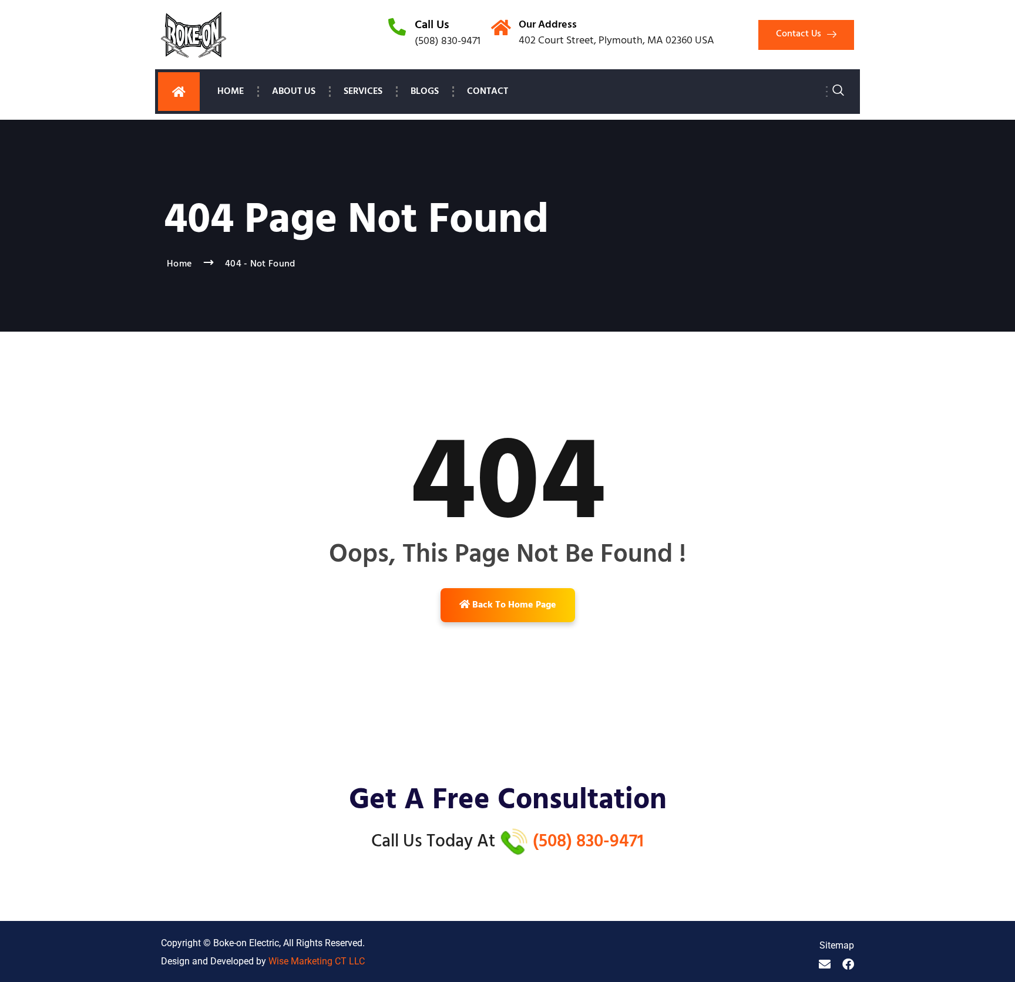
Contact (487, 91)
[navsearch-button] (838, 92)
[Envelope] (825, 964)
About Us (293, 91)
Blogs (425, 91)
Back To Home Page (513, 605)
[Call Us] (397, 27)
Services (363, 91)
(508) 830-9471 (588, 842)
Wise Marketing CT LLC (316, 961)
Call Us (432, 25)
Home (230, 91)
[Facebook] (848, 964)
